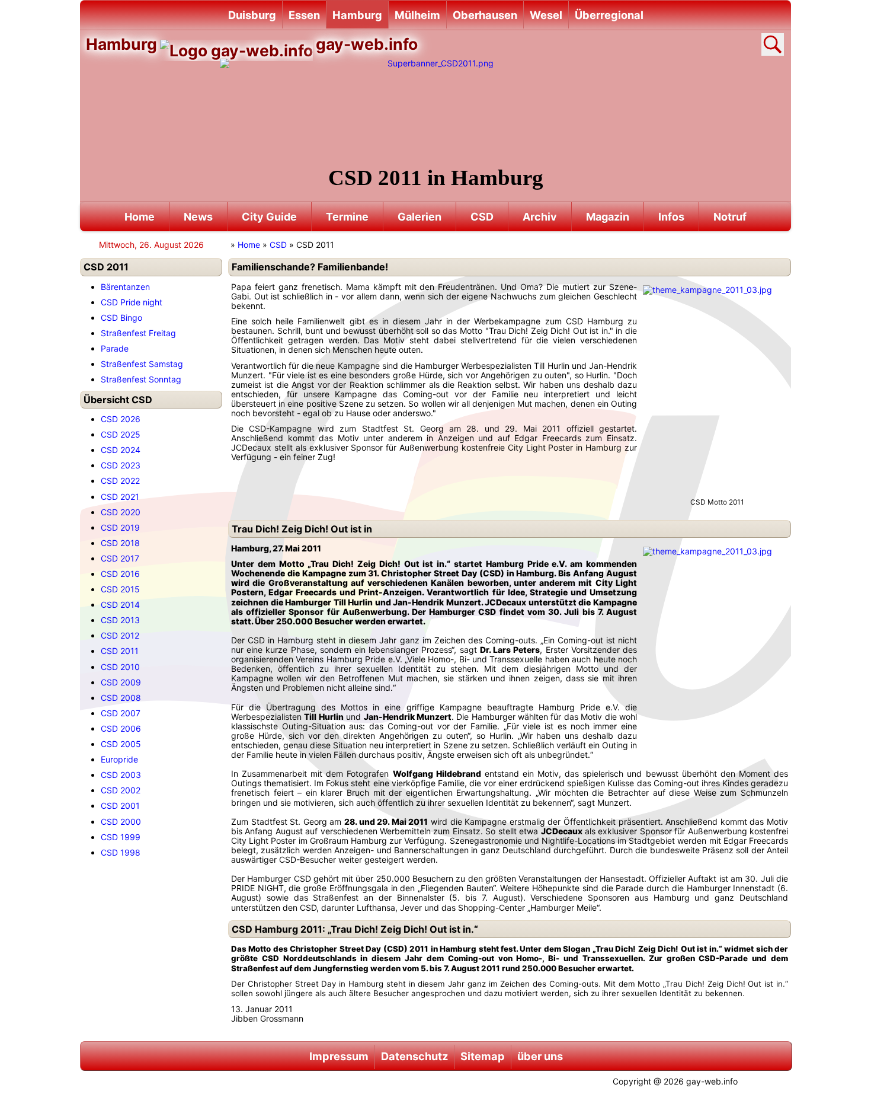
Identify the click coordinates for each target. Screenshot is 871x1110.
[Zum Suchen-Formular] (772, 44)
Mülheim (417, 14)
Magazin (607, 216)
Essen (304, 14)
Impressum (339, 1056)
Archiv (540, 216)
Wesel (546, 14)
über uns (540, 1056)
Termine (347, 216)
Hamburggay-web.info (252, 43)
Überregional (609, 14)
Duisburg (252, 14)
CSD (482, 216)
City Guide (269, 216)
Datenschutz (414, 1056)
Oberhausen (485, 14)
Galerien (419, 216)
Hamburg (357, 14)
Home (139, 216)
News (198, 216)
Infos (671, 216)
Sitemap (482, 1056)
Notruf (730, 216)
